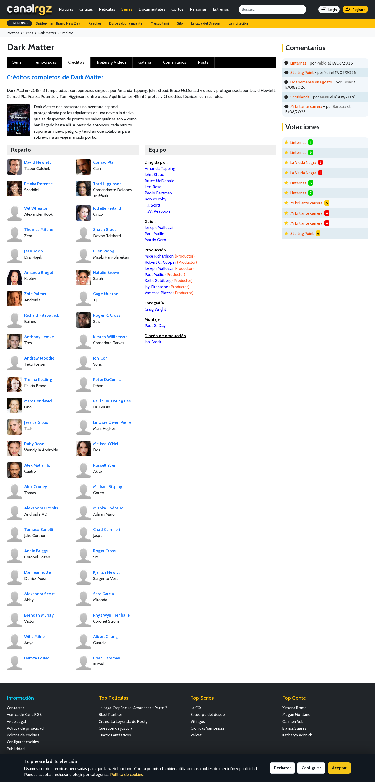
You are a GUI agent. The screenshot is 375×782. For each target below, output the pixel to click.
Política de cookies (23, 735)
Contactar (15, 707)
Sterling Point (302, 72)
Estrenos (221, 9)
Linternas (298, 63)
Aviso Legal (16, 721)
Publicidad (16, 748)
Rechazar (282, 767)
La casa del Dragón (205, 23)
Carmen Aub (293, 721)
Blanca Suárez (294, 728)
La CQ (196, 707)
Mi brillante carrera (306, 106)
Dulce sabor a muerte (125, 23)
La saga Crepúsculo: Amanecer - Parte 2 (133, 707)
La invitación (238, 23)
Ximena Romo (294, 707)
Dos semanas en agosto (311, 82)
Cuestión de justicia (115, 728)
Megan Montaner (297, 714)
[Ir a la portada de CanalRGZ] (29, 9)
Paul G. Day (155, 325)
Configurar (311, 767)
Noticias (66, 9)
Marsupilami (160, 23)
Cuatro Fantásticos (115, 735)
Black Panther (110, 714)
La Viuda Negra (303, 162)
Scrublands (299, 97)
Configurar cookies (23, 741)
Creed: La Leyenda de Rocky (123, 721)
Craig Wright (155, 309)
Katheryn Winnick (297, 735)
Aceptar (339, 767)
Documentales (152, 9)
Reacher (95, 23)
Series (127, 9)
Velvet (196, 735)
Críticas (86, 9)
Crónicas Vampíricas (208, 728)
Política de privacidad (25, 728)
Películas (107, 9)
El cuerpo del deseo (208, 714)
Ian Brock (153, 341)
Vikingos (198, 721)
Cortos (177, 9)
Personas (198, 9)
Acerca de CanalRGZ (24, 714)
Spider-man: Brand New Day (58, 23)
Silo (180, 23)
